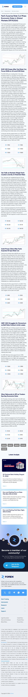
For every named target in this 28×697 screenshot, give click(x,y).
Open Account (17, 6)
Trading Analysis (7, 11)
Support (3, 611)
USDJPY (10, 445)
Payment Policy (20, 619)
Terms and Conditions (6, 619)
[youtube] (23, 592)
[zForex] (5, 7)
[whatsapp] (19, 593)
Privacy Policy (20, 622)
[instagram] (9, 593)
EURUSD (4, 445)
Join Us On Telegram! (15, 565)
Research (4, 605)
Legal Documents (5, 617)
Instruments (4, 602)
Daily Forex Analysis (15, 11)
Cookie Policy (20, 617)
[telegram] (14, 593)
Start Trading (5, 599)
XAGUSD (4, 449)
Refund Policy (4, 622)
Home (2, 11)
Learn (2, 608)
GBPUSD (17, 445)
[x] (5, 593)
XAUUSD (23, 445)
